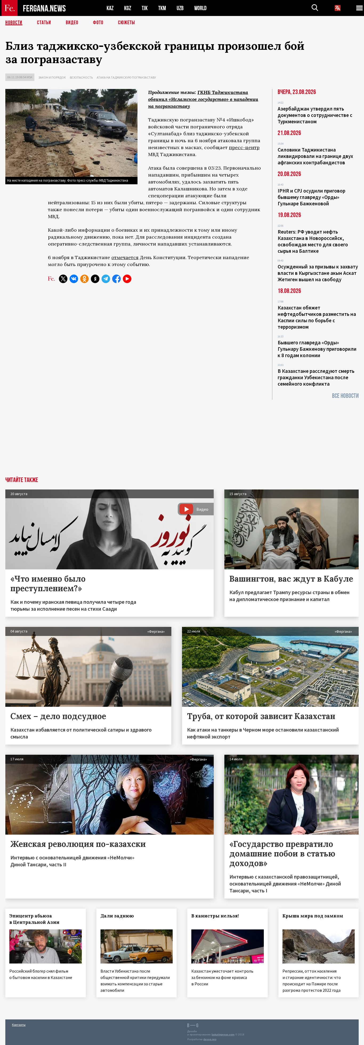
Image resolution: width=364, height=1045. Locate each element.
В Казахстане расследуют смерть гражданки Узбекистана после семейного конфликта (316, 377)
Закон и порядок (52, 77)
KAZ (110, 8)
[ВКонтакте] (74, 279)
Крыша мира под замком (312, 916)
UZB (180, 8)
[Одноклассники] (84, 279)
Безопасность (81, 77)
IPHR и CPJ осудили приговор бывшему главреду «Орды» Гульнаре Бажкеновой (311, 197)
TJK (145, 8)
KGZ (127, 8)
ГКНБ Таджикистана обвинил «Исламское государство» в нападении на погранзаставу (203, 99)
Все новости (345, 396)
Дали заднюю (117, 916)
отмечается (125, 257)
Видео (72, 22)
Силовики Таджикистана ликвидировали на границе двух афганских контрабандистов (315, 156)
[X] (63, 279)
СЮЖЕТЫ (126, 22)
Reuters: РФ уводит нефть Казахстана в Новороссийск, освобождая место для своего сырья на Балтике (313, 241)
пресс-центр (244, 147)
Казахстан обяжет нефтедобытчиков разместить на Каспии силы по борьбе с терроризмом (317, 317)
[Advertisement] (182, 437)
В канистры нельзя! (215, 916)
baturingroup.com (223, 1034)
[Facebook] (116, 279)
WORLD (200, 8)
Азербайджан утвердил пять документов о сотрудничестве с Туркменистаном (315, 115)
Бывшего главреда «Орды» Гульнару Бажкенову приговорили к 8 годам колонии (317, 348)
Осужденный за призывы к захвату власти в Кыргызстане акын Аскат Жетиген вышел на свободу (318, 273)
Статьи (44, 22)
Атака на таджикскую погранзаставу (126, 77)
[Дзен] (95, 279)
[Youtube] (127, 279)
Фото (98, 22)
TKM (162, 8)
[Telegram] (106, 279)
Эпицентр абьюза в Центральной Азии (34, 919)
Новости (13, 22)
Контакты (19, 1025)
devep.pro (209, 1039)
